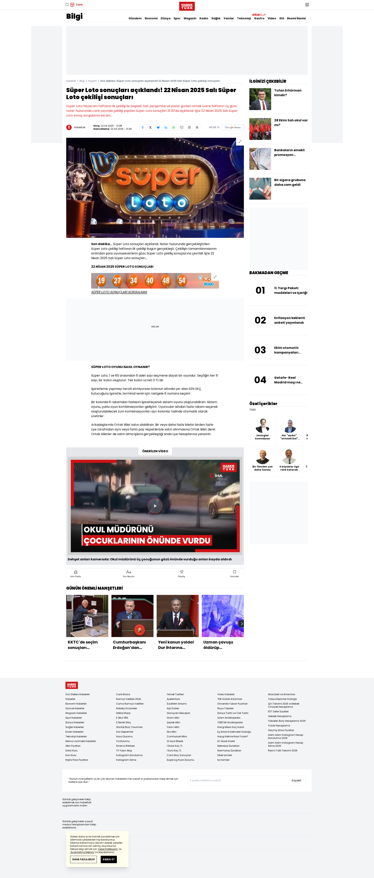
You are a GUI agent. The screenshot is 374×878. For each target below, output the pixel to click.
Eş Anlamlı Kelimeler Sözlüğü (234, 731)
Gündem (135, 18)
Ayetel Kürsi (173, 699)
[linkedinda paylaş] (166, 127)
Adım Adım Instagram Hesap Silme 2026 (285, 744)
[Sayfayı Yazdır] (189, 127)
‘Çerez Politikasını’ (108, 849)
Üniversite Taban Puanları (232, 703)
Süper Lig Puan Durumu (180, 760)
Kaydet (296, 780)
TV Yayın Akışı (124, 750)
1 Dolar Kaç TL (175, 745)
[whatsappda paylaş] (174, 127)
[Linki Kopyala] (197, 127)
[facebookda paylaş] (142, 127)
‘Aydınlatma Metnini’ (82, 852)
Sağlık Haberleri (74, 727)
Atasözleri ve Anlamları (281, 694)
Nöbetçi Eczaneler (126, 708)
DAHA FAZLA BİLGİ (83, 859)
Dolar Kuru (71, 750)
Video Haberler (226, 694)
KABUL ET (109, 859)
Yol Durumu (123, 741)
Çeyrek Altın (173, 722)
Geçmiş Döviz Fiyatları (281, 730)
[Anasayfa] (71, 685)
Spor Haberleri (73, 717)
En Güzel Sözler (226, 741)
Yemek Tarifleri (175, 694)
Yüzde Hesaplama (279, 725)
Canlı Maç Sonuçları (179, 755)
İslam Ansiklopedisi (228, 717)
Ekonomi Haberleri (75, 703)
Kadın (203, 18)
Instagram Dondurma (129, 755)
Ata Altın (171, 731)
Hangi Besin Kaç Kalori (230, 727)
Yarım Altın (173, 727)
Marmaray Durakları (229, 750)
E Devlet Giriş (123, 722)
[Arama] (67, 4)
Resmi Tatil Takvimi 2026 (282, 750)
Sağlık (216, 18)
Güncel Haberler (74, 708)
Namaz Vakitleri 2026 (128, 699)
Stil (281, 18)
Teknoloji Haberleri (76, 736)
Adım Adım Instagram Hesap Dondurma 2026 (285, 736)
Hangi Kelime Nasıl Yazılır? (232, 736)
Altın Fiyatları (72, 745)
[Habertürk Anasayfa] (187, 5)
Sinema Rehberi (125, 745)
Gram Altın (173, 717)
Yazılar (229, 18)
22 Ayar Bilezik (175, 741)
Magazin (190, 18)
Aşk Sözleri (173, 708)
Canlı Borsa (123, 694)
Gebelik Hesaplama (279, 716)
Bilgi (74, 16)
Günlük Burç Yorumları (129, 727)
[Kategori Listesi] (307, 4)
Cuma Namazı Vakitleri (130, 703)
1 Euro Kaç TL (174, 750)
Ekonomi (151, 18)
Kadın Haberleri (74, 731)
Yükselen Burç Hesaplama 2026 (287, 720)
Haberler (71, 81)
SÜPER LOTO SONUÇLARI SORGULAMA (119, 292)
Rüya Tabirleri (225, 708)
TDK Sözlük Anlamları (229, 699)
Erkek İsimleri (224, 755)
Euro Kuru (70, 755)
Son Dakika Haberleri (77, 694)
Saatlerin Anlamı (177, 703)
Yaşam (92, 81)
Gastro (259, 18)
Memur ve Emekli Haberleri (80, 741)
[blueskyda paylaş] (158, 127)
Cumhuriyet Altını (177, 736)
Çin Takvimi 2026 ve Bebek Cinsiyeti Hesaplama (283, 705)
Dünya (165, 18)
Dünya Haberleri (74, 722)
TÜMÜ (252, 409)
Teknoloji (244, 18)
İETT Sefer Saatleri (278, 711)
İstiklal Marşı (123, 713)
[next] (241, 623)
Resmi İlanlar (296, 18)
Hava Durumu (124, 736)
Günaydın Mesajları (178, 713)
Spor (177, 18)
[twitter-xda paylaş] (150, 127)
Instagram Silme (126, 760)
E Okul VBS (122, 717)
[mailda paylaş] (181, 127)
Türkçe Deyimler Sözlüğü (282, 699)
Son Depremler (124, 731)
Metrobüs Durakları (228, 745)
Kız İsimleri (223, 760)
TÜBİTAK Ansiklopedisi (230, 722)
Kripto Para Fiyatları (76, 760)
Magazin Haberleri (76, 713)
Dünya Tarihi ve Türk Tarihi (232, 713)
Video (272, 18)
